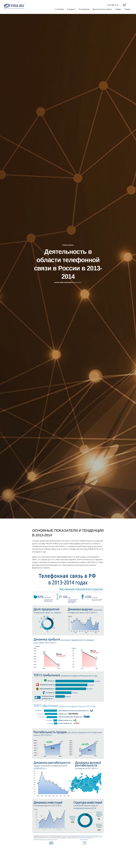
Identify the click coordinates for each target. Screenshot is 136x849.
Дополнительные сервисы (102, 9)
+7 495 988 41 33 (112, 5)
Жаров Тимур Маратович (63, 282)
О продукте (71, 9)
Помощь (127, 9)
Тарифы (118, 9)
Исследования (84, 9)
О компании (59, 9)
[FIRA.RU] (14, 6)
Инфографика (68, 245)
